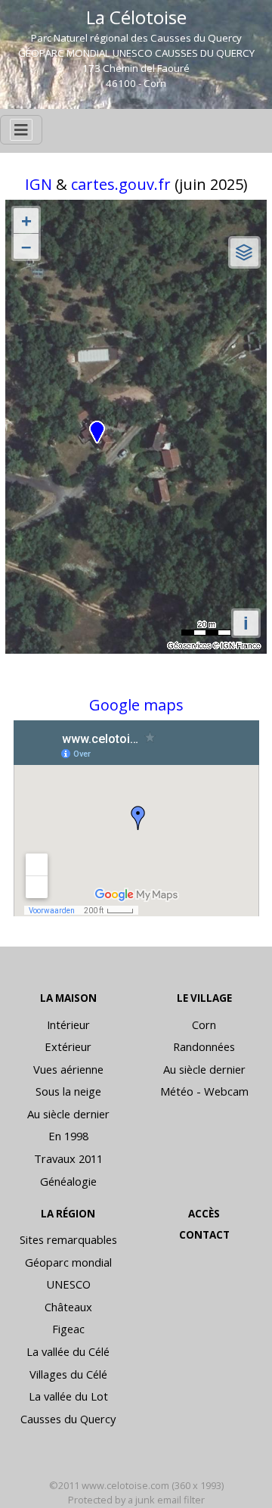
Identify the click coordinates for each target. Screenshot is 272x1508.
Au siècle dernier (68, 1113)
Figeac (68, 1328)
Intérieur (68, 1024)
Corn (204, 1024)
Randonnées (204, 1046)
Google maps (136, 705)
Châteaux (68, 1306)
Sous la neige (68, 1091)
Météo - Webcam (204, 1091)
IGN (40, 184)
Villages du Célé (68, 1374)
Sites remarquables (68, 1239)
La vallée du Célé (68, 1351)
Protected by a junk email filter (136, 1499)
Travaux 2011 (68, 1158)
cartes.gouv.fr (121, 184)
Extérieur (68, 1046)
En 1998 (68, 1135)
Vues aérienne (68, 1069)
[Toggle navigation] (21, 130)
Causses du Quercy (68, 1418)
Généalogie (68, 1181)
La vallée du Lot (68, 1396)
